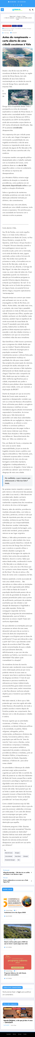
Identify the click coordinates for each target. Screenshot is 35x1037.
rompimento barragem (6, 30)
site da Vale (22, 165)
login (19, 992)
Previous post (6, 870)
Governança (15, 1008)
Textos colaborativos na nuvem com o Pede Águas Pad (15, 881)
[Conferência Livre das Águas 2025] (17, 901)
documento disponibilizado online (14, 185)
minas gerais (24, 28)
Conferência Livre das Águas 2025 (15, 912)
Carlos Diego (6, 32)
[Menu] (2, 9)
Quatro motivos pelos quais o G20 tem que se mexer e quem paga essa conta (16, 943)
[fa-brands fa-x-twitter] (15, 5)
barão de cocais (7, 28)
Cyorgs (14, 25)
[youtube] (21, 5)
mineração (29, 28)
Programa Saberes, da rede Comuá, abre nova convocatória (15, 974)
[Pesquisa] (30, 10)
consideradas (17, 127)
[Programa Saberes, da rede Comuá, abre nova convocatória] (17, 962)
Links (21, 1008)
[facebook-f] (13, 5)
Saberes (19, 25)
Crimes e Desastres (7, 25)
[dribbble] (17, 5)
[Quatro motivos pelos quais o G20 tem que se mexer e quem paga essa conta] (17, 931)
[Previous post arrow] (31, 873)
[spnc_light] (33, 10)
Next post (5, 877)
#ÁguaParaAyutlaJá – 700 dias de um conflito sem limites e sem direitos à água (16, 873)
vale (12, 30)
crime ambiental (18, 28)
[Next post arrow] (31, 881)
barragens (12, 28)
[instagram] (19, 5)
